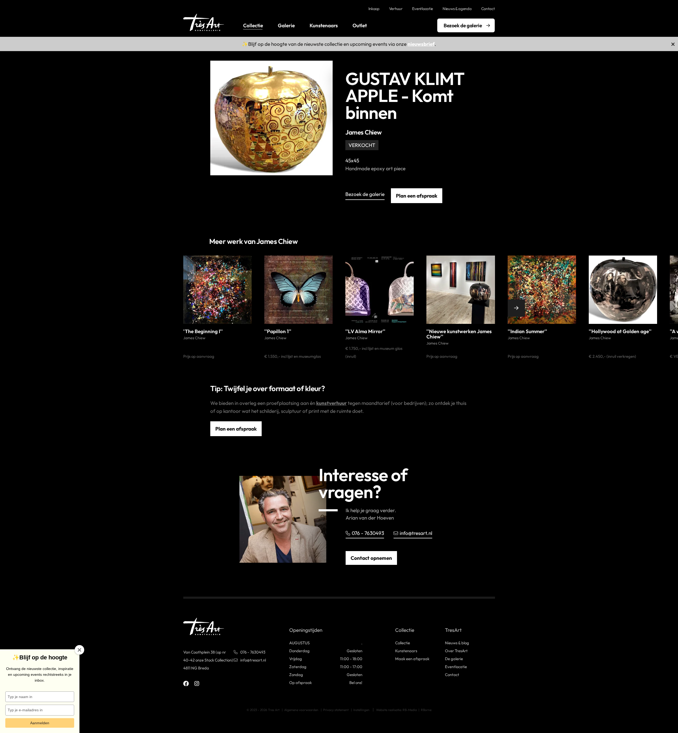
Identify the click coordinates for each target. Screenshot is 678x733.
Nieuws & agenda (457, 8)
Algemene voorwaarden (301, 710)
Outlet (360, 25)
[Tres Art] (203, 22)
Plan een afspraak (416, 196)
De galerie (454, 658)
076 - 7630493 (368, 533)
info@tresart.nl (416, 533)
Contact (488, 8)
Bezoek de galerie (463, 25)
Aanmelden (39, 723)
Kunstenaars (324, 25)
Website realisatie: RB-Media (396, 710)
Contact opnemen (371, 558)
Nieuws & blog (457, 642)
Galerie (286, 25)
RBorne (426, 710)
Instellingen (361, 710)
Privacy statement (336, 710)
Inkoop (374, 8)
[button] (174, 308)
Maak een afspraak (412, 658)
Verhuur (396, 8)
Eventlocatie (422, 8)
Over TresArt (456, 650)
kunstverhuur (331, 403)
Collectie (253, 25)
